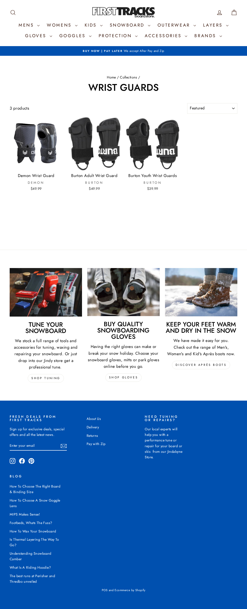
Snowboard (128, 25)
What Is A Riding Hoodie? (30, 567)
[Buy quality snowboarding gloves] (123, 292)
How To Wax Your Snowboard (33, 531)
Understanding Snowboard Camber (30, 556)
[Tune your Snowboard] (46, 292)
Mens (27, 25)
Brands (206, 36)
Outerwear (175, 25)
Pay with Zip (96, 443)
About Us (94, 418)
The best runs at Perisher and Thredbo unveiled (32, 579)
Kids (92, 25)
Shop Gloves (123, 377)
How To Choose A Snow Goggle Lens (35, 503)
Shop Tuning (45, 378)
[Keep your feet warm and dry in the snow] (201, 292)
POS (105, 590)
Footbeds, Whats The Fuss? (31, 522)
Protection (116, 36)
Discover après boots (201, 365)
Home (111, 77)
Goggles (73, 36)
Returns (92, 435)
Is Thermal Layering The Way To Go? (34, 542)
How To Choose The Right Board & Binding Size (35, 489)
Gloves (36, 36)
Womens (60, 25)
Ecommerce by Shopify (130, 590)
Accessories (164, 36)
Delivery (93, 427)
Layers (214, 25)
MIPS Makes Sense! (25, 514)
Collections (128, 77)
